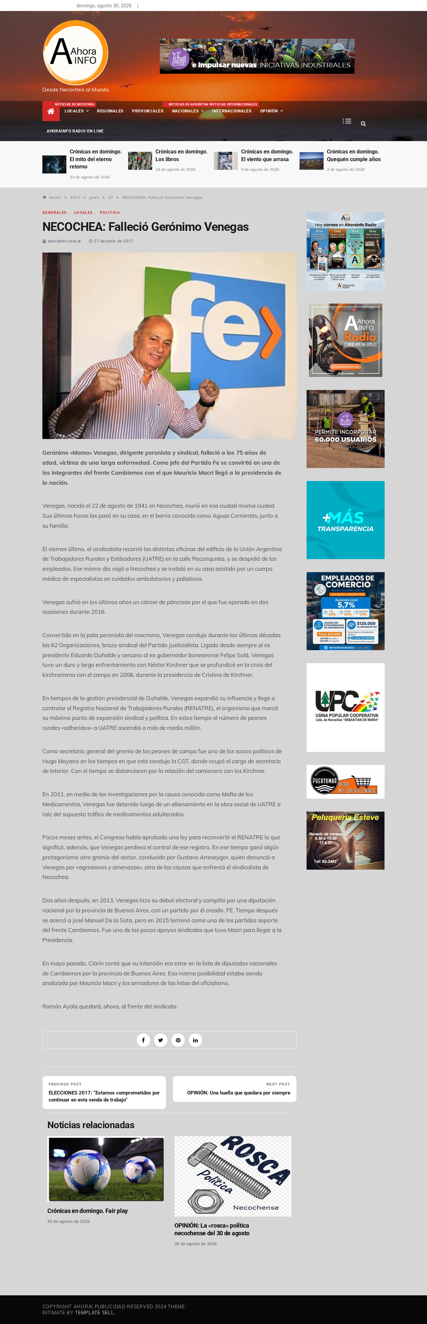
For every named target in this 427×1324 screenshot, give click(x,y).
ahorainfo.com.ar (64, 241)
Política (110, 212)
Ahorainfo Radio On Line (75, 131)
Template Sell (94, 1313)
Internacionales (233, 108)
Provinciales (147, 111)
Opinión (269, 111)
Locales (79, 108)
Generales (54, 212)
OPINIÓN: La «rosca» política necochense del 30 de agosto (212, 1229)
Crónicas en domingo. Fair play (87, 1210)
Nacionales (188, 108)
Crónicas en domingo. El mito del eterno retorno (96, 159)
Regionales (110, 111)
